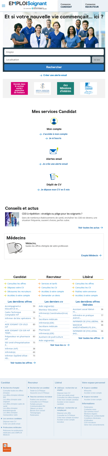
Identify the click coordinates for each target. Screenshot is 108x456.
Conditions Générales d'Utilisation (92, 419)
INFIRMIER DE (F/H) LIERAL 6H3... (85, 332)
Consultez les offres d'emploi (68, 397)
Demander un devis (50, 295)
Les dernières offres (20, 302)
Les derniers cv (54, 302)
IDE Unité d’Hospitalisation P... (17, 343)
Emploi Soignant (28, 5)
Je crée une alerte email (55, 164)
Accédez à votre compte (18, 295)
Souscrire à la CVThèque (39, 393)
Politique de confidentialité (94, 416)
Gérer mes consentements (94, 425)
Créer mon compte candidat (67, 400)
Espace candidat (90, 388)
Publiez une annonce (38, 400)
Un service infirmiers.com (35, 8)
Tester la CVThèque (37, 391)
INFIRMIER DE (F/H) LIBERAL (85, 321)
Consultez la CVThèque (39, 402)
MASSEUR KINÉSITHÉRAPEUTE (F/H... (85, 326)
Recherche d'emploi (11, 388)
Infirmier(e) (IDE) (46, 323)
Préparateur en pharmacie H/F (17, 337)
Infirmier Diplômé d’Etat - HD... (17, 357)
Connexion (66, 5)
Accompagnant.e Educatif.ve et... (13, 307)
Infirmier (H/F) (11, 348)
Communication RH (37, 406)
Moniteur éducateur (48, 309)
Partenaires (34, 415)
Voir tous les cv (58, 345)
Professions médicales (12, 427)
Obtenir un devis (36, 408)
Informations (88, 403)
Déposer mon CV (9, 422)
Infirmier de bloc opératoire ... (18, 319)
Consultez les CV (49, 287)
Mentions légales (90, 414)
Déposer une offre (64, 413)
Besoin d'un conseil (37, 411)
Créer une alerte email (55, 75)
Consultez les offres (16, 283)
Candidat (19, 277)
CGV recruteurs (90, 423)
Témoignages (35, 413)
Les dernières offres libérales (88, 303)
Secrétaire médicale (48, 319)
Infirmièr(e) (10, 352)
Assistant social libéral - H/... (84, 310)
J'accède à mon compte (55, 134)
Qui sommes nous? (91, 412)
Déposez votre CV (15, 287)
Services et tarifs (49, 283)
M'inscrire (87, 391)
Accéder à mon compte (93, 393)
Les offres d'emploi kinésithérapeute (10, 409)
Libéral (88, 277)
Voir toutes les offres (21, 362)
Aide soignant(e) (46, 306)
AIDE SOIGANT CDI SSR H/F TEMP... (17, 331)
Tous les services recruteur (41, 397)
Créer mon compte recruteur (68, 418)
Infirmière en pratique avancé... (83, 316)
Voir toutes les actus (88, 227)
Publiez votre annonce (85, 291)
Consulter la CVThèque (66, 415)
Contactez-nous (90, 409)
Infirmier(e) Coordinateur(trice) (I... (53, 314)
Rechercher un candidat (39, 388)
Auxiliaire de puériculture (51, 337)
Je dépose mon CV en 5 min (55, 189)
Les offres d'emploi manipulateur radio (10, 414)
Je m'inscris (55, 138)
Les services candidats (12, 419)
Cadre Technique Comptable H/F (13, 313)
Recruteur (53, 277)
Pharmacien (44, 330)
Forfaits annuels (36, 404)
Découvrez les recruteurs (19, 291)
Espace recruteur (91, 397)
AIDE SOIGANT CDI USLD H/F (16, 325)
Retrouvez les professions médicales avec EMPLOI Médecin (13, 432)
